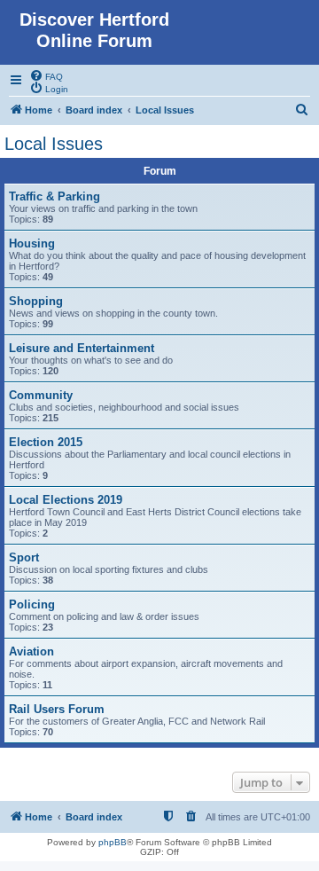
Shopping (36, 301)
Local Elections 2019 (65, 499)
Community (41, 395)
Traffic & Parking (54, 196)
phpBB (112, 842)
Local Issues (53, 143)
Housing (32, 243)
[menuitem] (46, 75)
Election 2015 (45, 442)
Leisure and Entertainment (81, 348)
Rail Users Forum (57, 709)
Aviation (31, 651)
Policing (32, 604)
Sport (24, 557)
